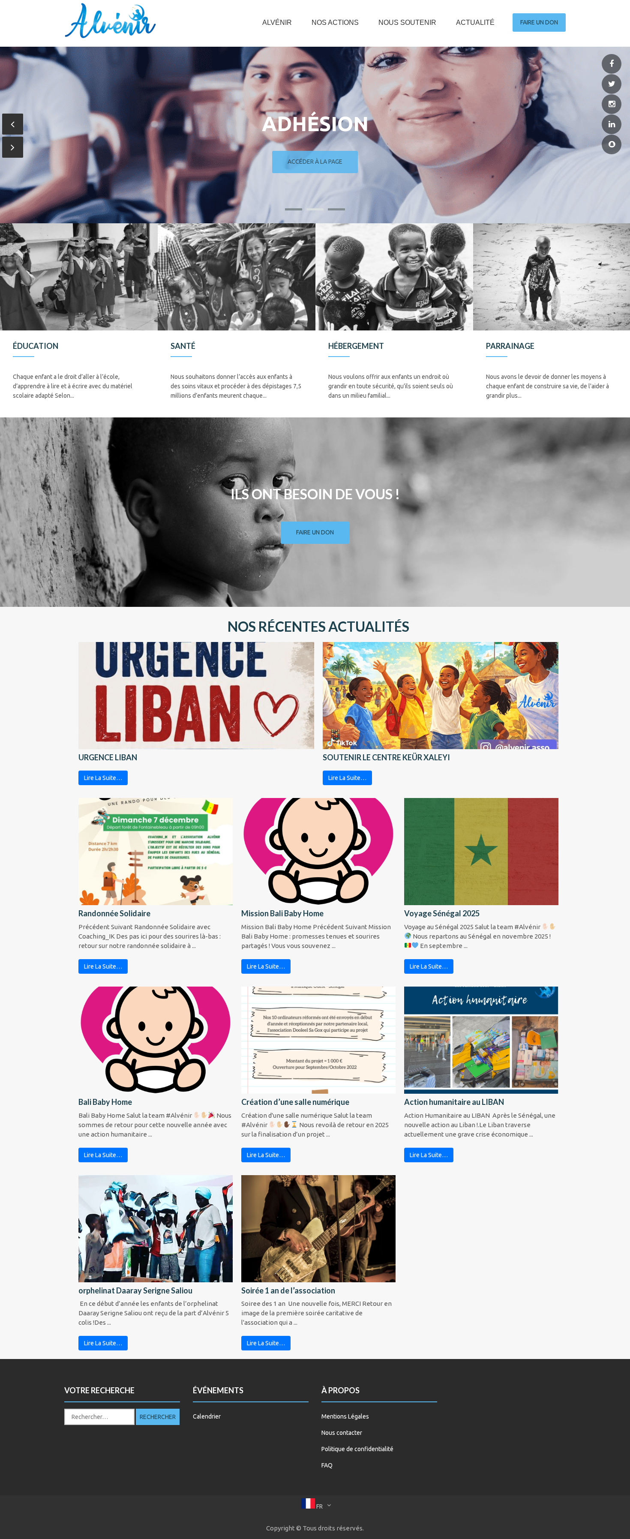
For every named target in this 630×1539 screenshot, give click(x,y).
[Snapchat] (612, 144)
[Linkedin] (612, 124)
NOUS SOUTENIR (407, 22)
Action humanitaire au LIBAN (454, 1102)
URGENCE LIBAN (107, 757)
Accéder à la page (315, 161)
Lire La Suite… (103, 777)
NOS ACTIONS (335, 22)
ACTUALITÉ (475, 22)
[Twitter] (612, 84)
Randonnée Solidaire (114, 913)
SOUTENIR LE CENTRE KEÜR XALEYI (386, 757)
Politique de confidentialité (357, 1449)
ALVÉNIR (277, 22)
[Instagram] (612, 104)
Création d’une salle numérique (295, 1102)
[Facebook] (612, 64)
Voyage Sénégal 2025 (442, 913)
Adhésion (315, 123)
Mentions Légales (345, 1416)
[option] (79, 320)
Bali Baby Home (105, 1102)
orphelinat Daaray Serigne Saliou (135, 1290)
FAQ (327, 1465)
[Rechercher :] (99, 1417)
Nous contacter (341, 1432)
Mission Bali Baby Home (282, 913)
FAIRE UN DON (539, 22)
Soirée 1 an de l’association (288, 1290)
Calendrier (207, 1416)
